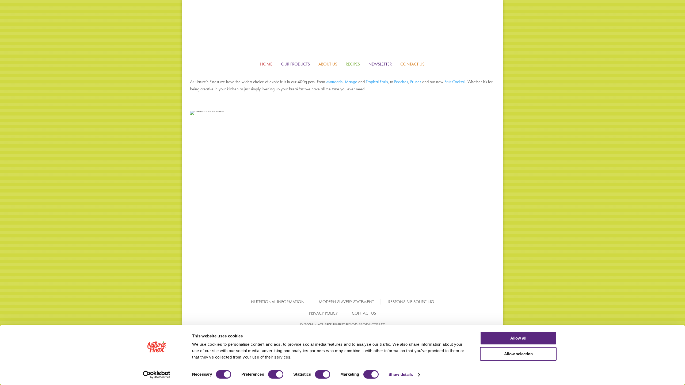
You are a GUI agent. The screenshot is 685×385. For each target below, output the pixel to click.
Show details (401, 374)
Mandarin (334, 81)
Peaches (401, 81)
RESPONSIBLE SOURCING (411, 302)
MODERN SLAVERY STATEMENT (346, 302)
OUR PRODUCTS (295, 64)
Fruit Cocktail (454, 81)
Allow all (518, 338)
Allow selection (518, 354)
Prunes (415, 81)
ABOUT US (327, 64)
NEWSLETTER (380, 64)
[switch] (275, 374)
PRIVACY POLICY (323, 313)
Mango (351, 81)
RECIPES (353, 64)
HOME (266, 64)
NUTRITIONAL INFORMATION (278, 302)
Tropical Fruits (377, 81)
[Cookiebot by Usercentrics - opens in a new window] (156, 375)
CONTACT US (412, 64)
